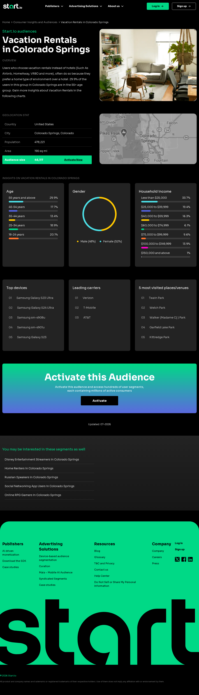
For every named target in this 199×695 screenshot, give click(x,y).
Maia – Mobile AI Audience (55, 572)
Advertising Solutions (83, 6)
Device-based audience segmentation (54, 558)
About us (114, 6)
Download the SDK (14, 561)
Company (158, 551)
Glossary (99, 557)
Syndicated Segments (53, 578)
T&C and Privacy (104, 563)
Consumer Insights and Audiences (35, 22)
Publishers (52, 6)
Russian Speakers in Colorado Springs (31, 477)
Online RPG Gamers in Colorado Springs (33, 495)
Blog (97, 551)
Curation (44, 566)
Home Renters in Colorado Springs (29, 468)
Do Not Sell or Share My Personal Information (115, 584)
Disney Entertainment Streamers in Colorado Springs (42, 459)
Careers (157, 557)
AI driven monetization (10, 552)
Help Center (101, 576)
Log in (156, 6)
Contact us (101, 569)
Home (6, 22)
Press (155, 563)
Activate (100, 401)
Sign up (182, 6)
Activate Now (73, 159)
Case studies (10, 567)
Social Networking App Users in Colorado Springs (39, 486)
